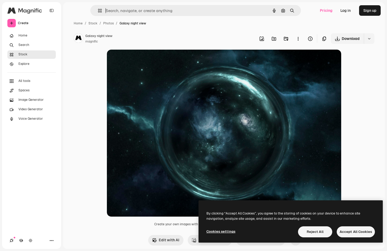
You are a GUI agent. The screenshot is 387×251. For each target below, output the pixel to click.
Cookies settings (220, 231)
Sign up (369, 10)
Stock (92, 23)
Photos (108, 23)
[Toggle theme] (30, 240)
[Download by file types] (369, 38)
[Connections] (11, 240)
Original (140, 59)
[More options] (298, 38)
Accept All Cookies (356, 231)
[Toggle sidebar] (51, 10)
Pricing (326, 10)
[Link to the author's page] (78, 38)
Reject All (315, 231)
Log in (345, 10)
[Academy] (21, 240)
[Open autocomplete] (98, 11)
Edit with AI (169, 240)
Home (78, 23)
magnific (91, 41)
